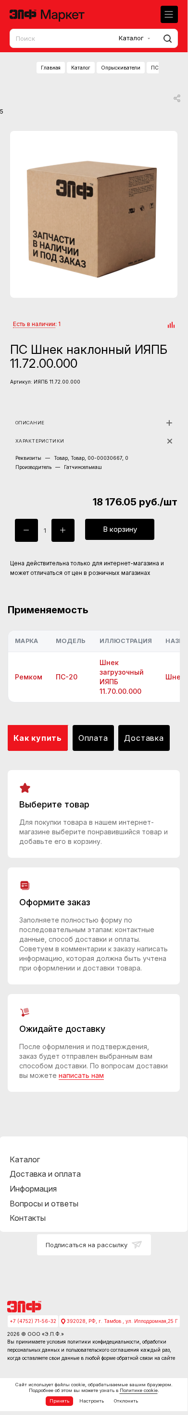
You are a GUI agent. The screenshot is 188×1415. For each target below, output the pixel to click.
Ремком (28, 677)
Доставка (143, 738)
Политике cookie (139, 1390)
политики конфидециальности (103, 1342)
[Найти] (166, 38)
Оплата (93, 738)
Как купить (37, 738)
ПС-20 (66, 677)
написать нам (81, 1075)
